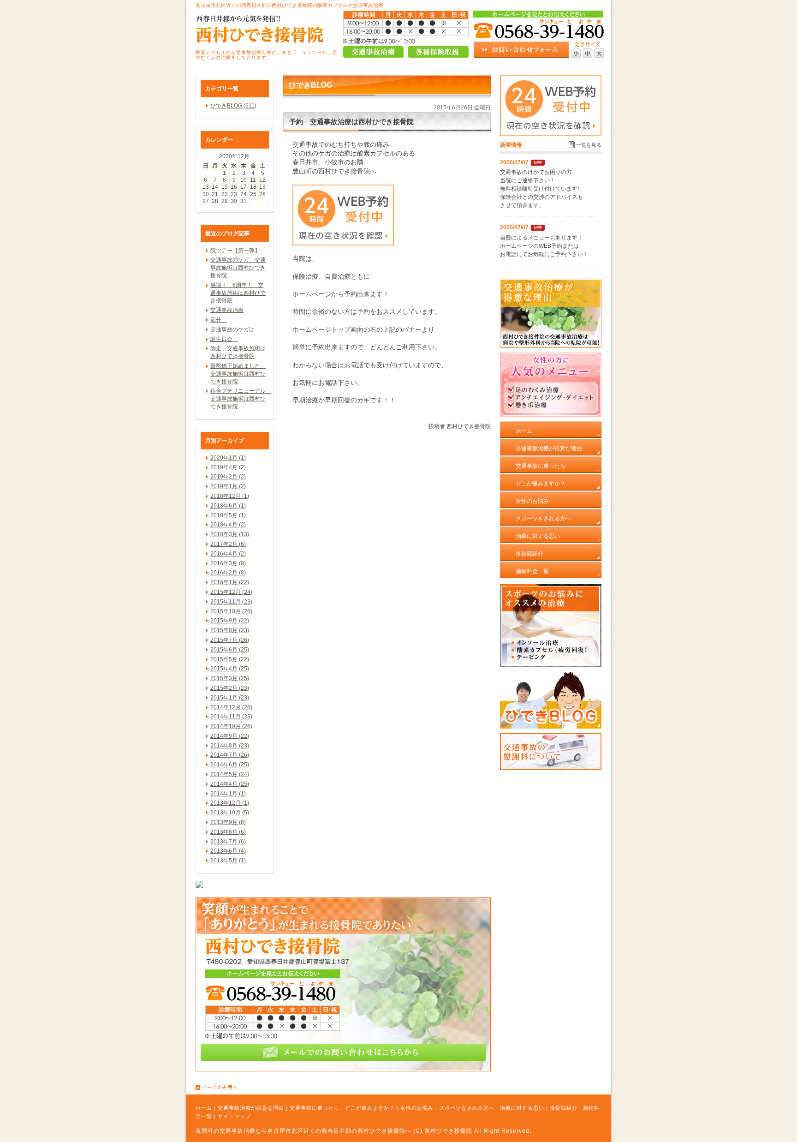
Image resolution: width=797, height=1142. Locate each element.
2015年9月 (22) (229, 620)
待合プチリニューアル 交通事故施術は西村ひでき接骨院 (240, 399)
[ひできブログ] (550, 726)
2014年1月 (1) (228, 793)
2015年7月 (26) (229, 640)
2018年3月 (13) (229, 534)
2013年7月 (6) (228, 841)
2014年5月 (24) (229, 774)
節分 (218, 320)
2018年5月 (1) (228, 515)
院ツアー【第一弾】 (238, 250)
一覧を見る (588, 145)
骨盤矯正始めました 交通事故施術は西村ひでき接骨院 (238, 374)
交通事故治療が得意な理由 (251, 1108)
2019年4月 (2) (228, 467)
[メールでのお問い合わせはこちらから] (343, 1069)
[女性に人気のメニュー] (550, 415)
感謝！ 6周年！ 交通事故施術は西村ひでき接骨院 (238, 293)
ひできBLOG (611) (233, 105)
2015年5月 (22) (229, 659)
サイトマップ (234, 1116)
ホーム (204, 1108)
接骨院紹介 (563, 1108)
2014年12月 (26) (231, 707)
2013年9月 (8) (228, 822)
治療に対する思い (522, 1108)
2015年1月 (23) (229, 697)
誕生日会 (224, 339)
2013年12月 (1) (229, 803)
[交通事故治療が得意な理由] (550, 346)
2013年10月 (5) (229, 812)
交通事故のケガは (232, 329)
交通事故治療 (227, 310)
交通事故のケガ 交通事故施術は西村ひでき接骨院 (238, 268)
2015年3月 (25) (229, 678)
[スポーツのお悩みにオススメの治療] (550, 665)
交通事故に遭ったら (314, 1108)
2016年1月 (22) (229, 582)
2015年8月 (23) (229, 630)
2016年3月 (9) (228, 563)
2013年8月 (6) (228, 832)
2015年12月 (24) (231, 592)
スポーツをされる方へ (466, 1108)
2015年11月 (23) (231, 601)
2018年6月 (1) (228, 505)
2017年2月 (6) (228, 544)
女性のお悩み (417, 1108)
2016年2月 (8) (228, 572)
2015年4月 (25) (229, 668)
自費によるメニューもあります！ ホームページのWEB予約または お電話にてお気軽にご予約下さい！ (544, 245)
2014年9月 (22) (229, 736)
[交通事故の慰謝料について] (550, 768)
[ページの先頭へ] (403, 1087)
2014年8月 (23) (229, 745)
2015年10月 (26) (231, 611)
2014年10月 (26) (231, 726)
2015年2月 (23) (229, 688)
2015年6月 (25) (229, 649)
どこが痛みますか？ (370, 1108)
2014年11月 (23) (231, 716)
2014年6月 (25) (229, 764)
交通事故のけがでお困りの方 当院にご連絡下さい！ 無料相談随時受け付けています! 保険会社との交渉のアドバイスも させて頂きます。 (541, 189)
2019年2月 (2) (228, 476)
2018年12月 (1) (229, 496)
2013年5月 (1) (228, 860)
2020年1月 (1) (228, 457)
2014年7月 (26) (229, 755)
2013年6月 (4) (228, 851)
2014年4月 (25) (229, 784)
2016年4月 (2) (228, 553)
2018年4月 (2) (228, 524)
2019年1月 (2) (228, 486)
